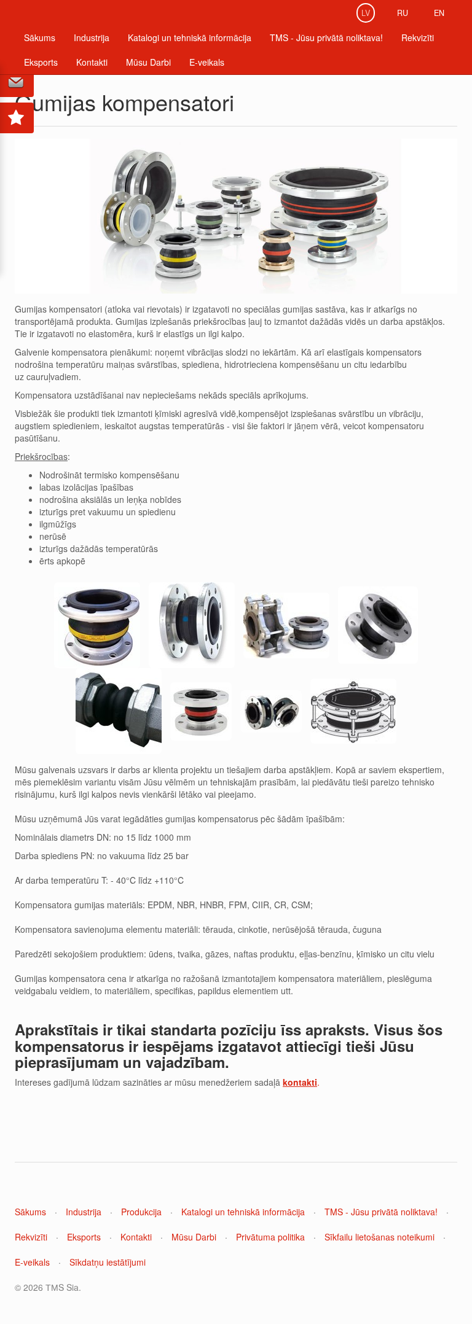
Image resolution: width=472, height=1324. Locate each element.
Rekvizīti (417, 37)
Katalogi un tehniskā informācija (189, 37)
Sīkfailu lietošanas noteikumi (379, 1237)
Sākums (39, 37)
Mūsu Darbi (148, 62)
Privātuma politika (270, 1237)
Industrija (91, 37)
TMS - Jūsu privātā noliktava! (326, 37)
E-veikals (206, 62)
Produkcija (141, 1211)
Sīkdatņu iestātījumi (107, 1262)
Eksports (41, 62)
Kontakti (92, 62)
